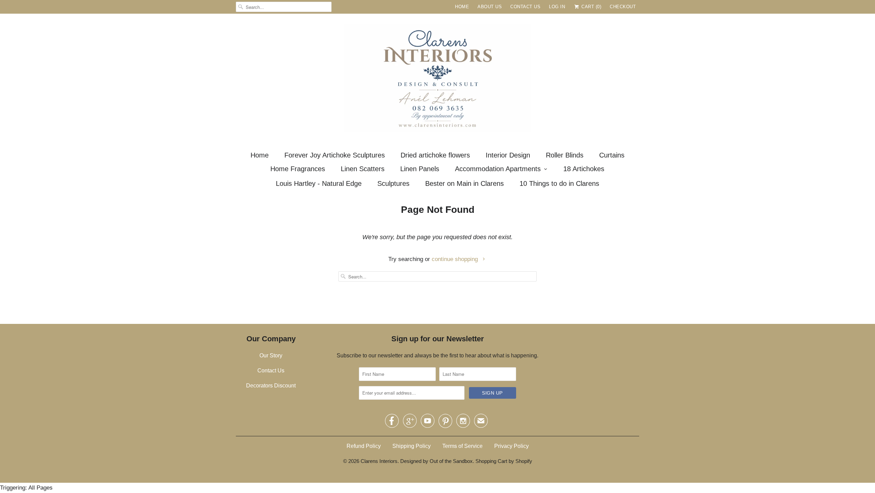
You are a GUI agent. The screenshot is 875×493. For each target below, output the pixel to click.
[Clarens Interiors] (437, 79)
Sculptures (393, 183)
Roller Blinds (564, 155)
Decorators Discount (271, 385)
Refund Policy (364, 446)
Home (462, 6)
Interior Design (508, 155)
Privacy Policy (511, 446)
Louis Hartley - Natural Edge (319, 183)
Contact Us (525, 6)
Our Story (270, 355)
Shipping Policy (411, 446)
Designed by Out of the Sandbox (436, 461)
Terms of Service (462, 446)
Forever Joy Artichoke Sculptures (334, 155)
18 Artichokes (583, 169)
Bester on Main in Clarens (464, 183)
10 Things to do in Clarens (559, 183)
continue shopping (456, 259)
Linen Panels (419, 169)
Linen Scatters (363, 169)
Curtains (611, 155)
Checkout (623, 6)
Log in (557, 6)
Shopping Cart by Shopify (503, 461)
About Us (489, 6)
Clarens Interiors (379, 461)
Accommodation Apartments (498, 169)
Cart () (590, 6)
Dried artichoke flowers (435, 155)
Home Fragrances (297, 169)
